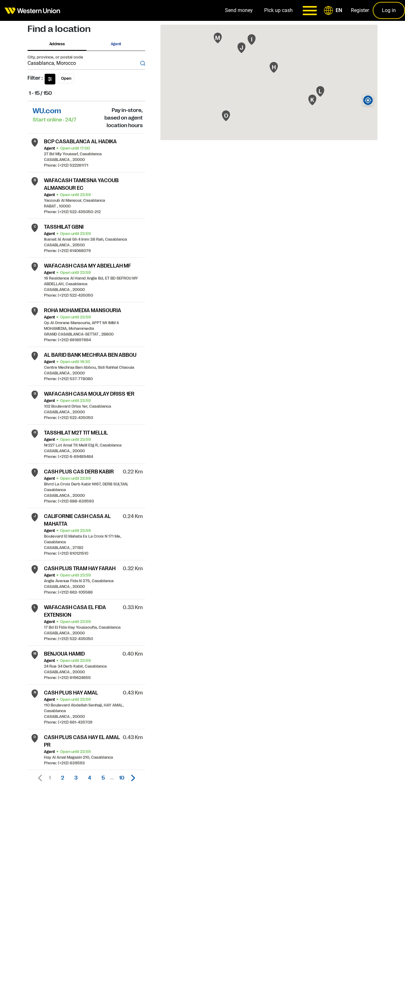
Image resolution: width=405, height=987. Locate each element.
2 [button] (62, 778)
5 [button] (103, 778)
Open (66, 78)
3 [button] (76, 778)
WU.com (47, 111)
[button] (334, 10)
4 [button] (89, 778)
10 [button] (121, 778)
